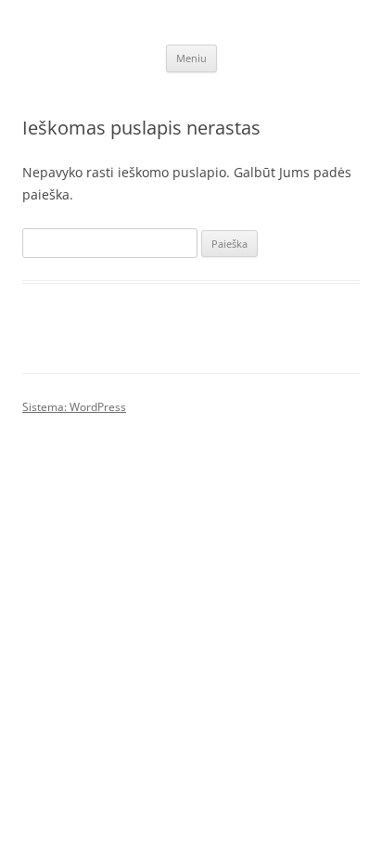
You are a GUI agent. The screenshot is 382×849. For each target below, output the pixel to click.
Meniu (191, 58)
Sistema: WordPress (74, 407)
